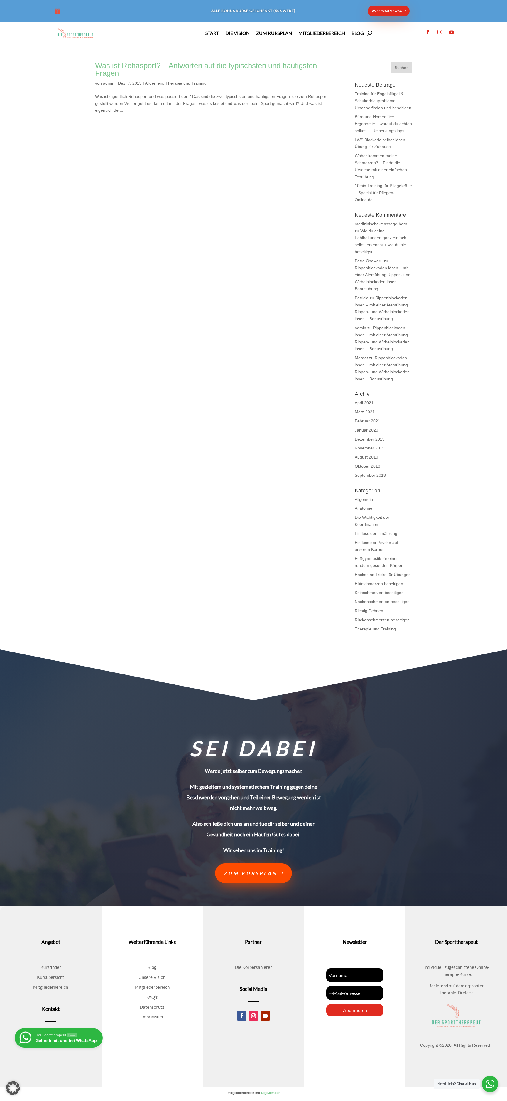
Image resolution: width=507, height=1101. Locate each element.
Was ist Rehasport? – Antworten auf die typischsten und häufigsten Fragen (206, 69)
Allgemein (154, 83)
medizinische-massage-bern (381, 223)
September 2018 (370, 475)
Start (212, 33)
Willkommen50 (387, 11)
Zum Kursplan (274, 33)
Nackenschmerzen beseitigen (382, 601)
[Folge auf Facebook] (428, 32)
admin (108, 83)
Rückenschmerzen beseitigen (382, 619)
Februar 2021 (367, 421)
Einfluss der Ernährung (376, 533)
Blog (357, 33)
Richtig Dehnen (369, 610)
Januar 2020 (366, 430)
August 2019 (366, 457)
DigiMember (270, 1093)
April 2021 (364, 402)
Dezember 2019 (370, 439)
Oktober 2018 (367, 466)
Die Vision (237, 33)
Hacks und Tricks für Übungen (383, 574)
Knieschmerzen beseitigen (379, 592)
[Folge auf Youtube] (451, 32)
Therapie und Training (186, 83)
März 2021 (365, 411)
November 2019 (370, 448)
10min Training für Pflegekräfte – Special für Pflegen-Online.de (383, 192)
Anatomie (363, 508)
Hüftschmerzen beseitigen (379, 583)
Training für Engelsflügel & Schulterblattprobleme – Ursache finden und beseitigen (383, 100)
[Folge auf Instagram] (440, 32)
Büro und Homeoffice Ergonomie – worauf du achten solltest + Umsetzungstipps (383, 123)
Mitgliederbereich (321, 33)
